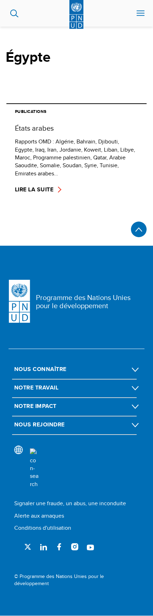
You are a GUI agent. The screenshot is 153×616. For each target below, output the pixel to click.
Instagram (74, 546)
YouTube (90, 546)
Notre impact (35, 406)
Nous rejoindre (39, 424)
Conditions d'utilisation (42, 528)
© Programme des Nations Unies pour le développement (59, 580)
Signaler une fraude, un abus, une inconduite (70, 503)
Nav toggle (140, 13)
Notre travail (36, 387)
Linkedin (43, 546)
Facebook (59, 546)
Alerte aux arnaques (39, 516)
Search (14, 13)
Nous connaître (40, 369)
